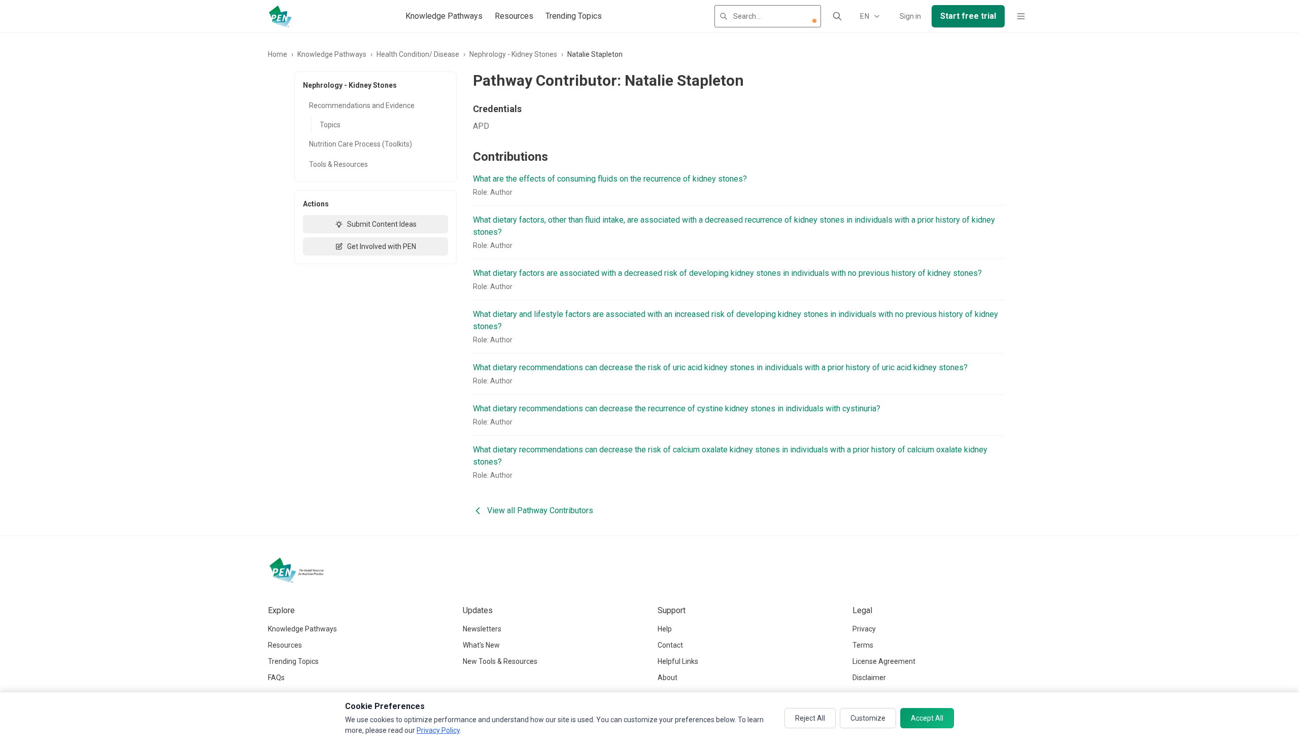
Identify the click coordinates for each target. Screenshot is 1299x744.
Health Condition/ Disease (418, 54)
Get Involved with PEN (381, 246)
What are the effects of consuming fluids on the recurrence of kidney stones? (610, 179)
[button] (814, 21)
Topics (330, 125)
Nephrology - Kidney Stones (513, 54)
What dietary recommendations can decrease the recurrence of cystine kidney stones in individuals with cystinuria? (676, 408)
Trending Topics (573, 16)
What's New (481, 645)
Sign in (910, 16)
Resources (514, 16)
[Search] (837, 16)
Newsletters (482, 629)
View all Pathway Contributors (540, 510)
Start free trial (968, 16)
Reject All (810, 718)
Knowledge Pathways (444, 16)
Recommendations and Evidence (362, 105)
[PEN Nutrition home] (280, 16)
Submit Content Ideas (382, 224)
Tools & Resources (338, 164)
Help (665, 629)
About (667, 678)
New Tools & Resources (500, 661)
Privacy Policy (438, 730)
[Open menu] (1021, 16)
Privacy (864, 629)
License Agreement (883, 661)
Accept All (927, 718)
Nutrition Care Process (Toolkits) (360, 144)
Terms (862, 645)
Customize (867, 718)
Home (277, 54)
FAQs (276, 678)
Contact (670, 645)
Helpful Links (678, 661)
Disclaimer (869, 678)
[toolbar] (814, 21)
